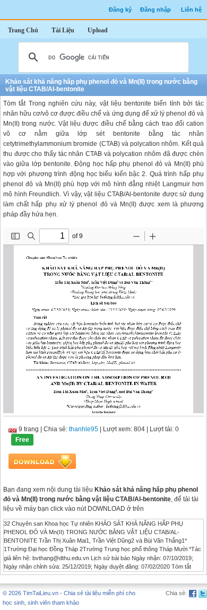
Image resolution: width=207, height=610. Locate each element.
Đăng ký (120, 9)
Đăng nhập (155, 9)
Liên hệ (191, 9)
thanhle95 (83, 429)
